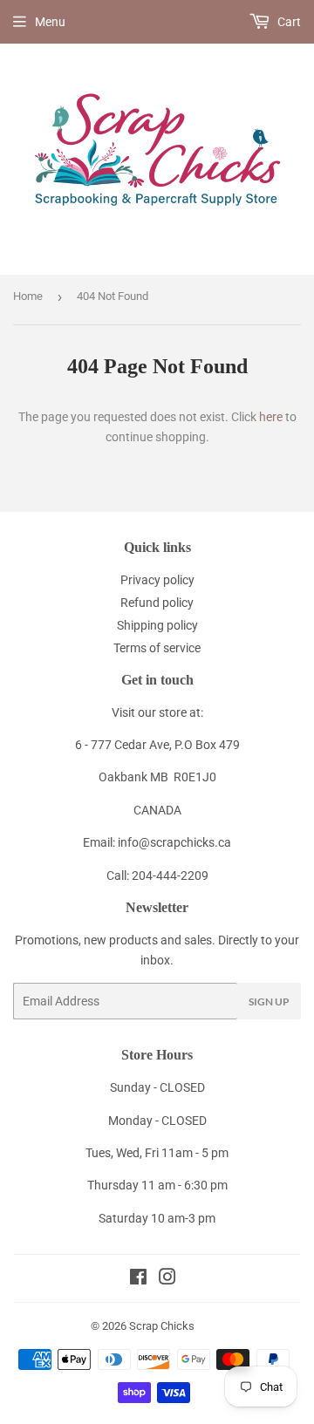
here (271, 417)
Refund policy (157, 603)
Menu (50, 22)
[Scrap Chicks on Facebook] (138, 1279)
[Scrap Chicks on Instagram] (167, 1279)
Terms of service (157, 648)
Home (28, 296)
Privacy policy (157, 580)
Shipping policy (157, 625)
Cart (288, 22)
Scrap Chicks (162, 1325)
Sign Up (269, 1001)
